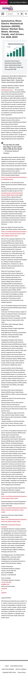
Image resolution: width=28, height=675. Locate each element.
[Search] (18, 13)
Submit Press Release (8, 669)
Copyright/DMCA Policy (9, 672)
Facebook (4, 588)
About (7, 666)
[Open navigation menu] (2, 13)
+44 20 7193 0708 (6, 582)
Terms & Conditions (20, 669)
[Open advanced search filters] (21, 13)
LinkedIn (3, 592)
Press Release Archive (16, 666)
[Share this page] (26, 13)
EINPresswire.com (7, 90)
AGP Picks (4, 2)
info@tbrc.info (5, 584)
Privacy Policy (22, 672)
